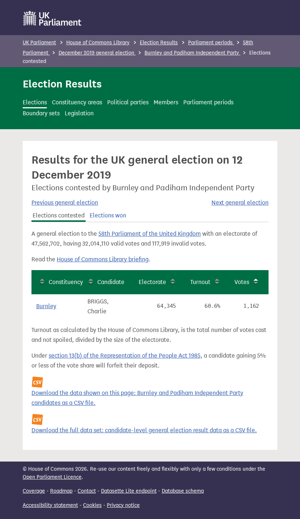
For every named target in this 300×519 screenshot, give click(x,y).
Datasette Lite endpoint (129, 491)
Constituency (66, 282)
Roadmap (61, 491)
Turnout (200, 282)
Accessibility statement (50, 505)
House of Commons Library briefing (103, 259)
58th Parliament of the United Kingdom (149, 233)
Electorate (152, 282)
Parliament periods (211, 43)
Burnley (46, 306)
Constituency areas (77, 102)
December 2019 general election (97, 53)
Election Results (159, 43)
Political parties (128, 102)
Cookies (92, 505)
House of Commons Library (98, 43)
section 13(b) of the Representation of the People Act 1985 (124, 355)
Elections (35, 102)
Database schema (183, 491)
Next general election (240, 202)
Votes (242, 282)
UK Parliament (39, 43)
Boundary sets (41, 113)
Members (166, 102)
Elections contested (59, 215)
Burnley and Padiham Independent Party (192, 53)
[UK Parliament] (52, 18)
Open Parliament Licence (52, 477)
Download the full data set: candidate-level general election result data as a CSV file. (144, 430)
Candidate (110, 282)
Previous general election (64, 202)
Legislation (79, 113)
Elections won (108, 215)
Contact (87, 491)
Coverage (34, 491)
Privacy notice (123, 505)
